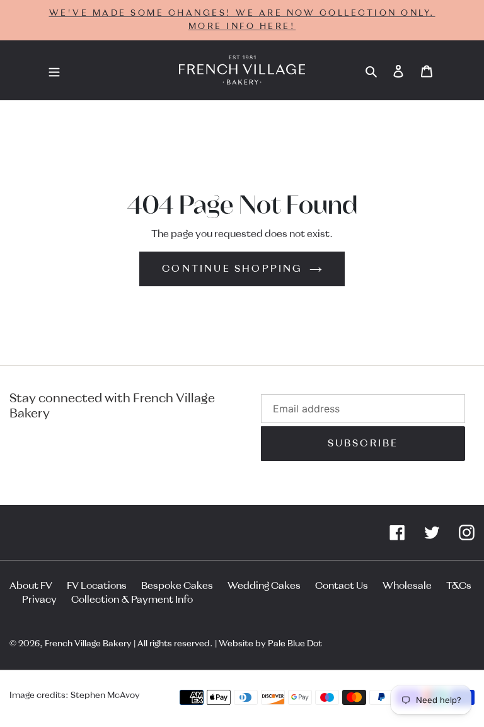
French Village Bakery (88, 643)
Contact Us (341, 586)
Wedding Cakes (264, 586)
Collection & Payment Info (132, 600)
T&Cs (458, 586)
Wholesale (407, 586)
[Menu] (54, 70)
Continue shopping (232, 269)
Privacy (39, 600)
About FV (30, 586)
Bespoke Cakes (177, 586)
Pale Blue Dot (295, 643)
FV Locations (97, 586)
